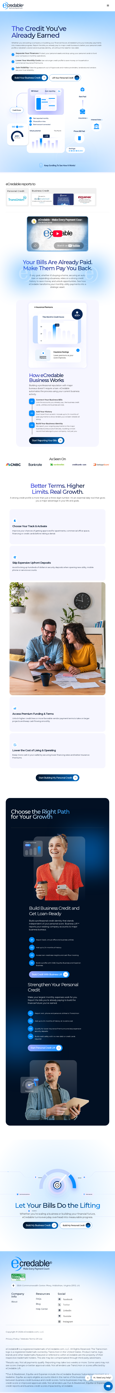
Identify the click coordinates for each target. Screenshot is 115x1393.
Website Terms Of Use (31, 1339)
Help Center (42, 1309)
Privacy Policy (12, 1339)
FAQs (38, 1299)
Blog (38, 1304)
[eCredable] (13, 5)
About (14, 1301)
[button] (108, 5)
